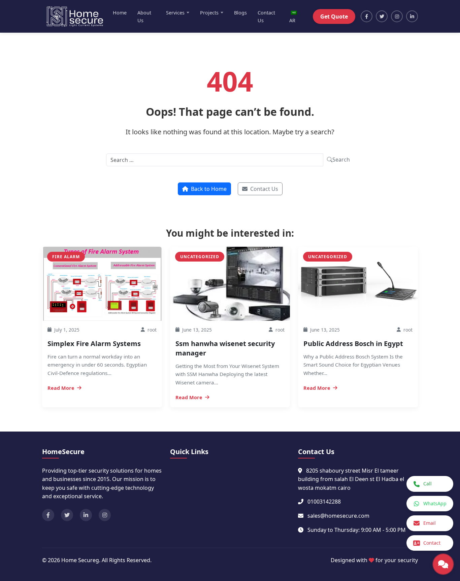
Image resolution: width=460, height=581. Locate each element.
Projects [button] (209, 12)
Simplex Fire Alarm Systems (94, 343)
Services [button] (175, 12)
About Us (144, 16)
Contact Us (266, 16)
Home (120, 12)
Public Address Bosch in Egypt (353, 343)
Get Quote (334, 16)
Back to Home (209, 189)
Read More (60, 388)
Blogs (240, 12)
